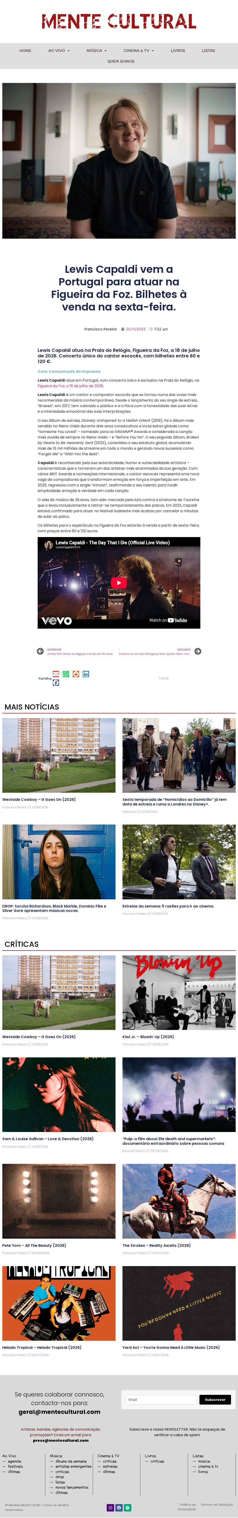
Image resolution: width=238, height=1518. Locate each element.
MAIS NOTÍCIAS (32, 707)
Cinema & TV (136, 50)
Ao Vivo (56, 50)
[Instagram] (110, 1507)
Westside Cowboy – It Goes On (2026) (39, 799)
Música (94, 50)
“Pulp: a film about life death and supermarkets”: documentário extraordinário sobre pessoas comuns (173, 1141)
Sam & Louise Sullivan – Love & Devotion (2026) (48, 1139)
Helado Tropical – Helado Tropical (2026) (42, 1347)
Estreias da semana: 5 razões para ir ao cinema (167, 906)
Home (25, 50)
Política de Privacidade (187, 1506)
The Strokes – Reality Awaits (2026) (156, 1245)
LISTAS (208, 50)
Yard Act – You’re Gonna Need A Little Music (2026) (171, 1347)
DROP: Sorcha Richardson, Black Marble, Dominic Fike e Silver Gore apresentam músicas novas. (54, 908)
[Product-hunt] (127, 1507)
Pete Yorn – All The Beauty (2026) (34, 1245)
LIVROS (178, 50)
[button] (56, 674)
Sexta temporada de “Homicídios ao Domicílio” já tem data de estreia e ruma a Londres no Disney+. (174, 802)
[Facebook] (119, 1507)
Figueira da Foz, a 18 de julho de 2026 (70, 386)
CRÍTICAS (22, 944)
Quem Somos (120, 61)
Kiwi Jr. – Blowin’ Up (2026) (148, 1037)
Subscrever (215, 1399)
